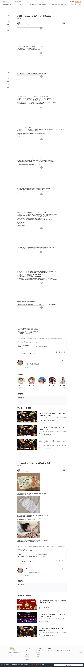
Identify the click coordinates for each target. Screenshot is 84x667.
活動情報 (45, 346)
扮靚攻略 (40, 346)
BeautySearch (52, 385)
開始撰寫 (78, 1)
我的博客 (38, 658)
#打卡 (55, 650)
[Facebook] (8, 87)
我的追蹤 (38, 656)
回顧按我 (53, 304)
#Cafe (61, 650)
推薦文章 (34, 4)
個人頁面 (38, 650)
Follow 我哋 (42, 348)
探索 (30, 4)
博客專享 (44, 4)
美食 (53, 4)
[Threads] (8, 94)
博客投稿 (27, 659)
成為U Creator (23, 4)
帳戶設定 (38, 652)
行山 (75, 4)
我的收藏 (38, 654)
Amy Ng (21, 385)
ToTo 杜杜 (62, 385)
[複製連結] (8, 97)
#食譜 (58, 650)
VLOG (49, 4)
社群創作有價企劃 (7, 4)
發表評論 (21, 397)
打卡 (24, 346)
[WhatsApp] (8, 91)
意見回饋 (27, 658)
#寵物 (49, 650)
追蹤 (64, 23)
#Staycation (66, 650)
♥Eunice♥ (32, 385)
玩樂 (62, 4)
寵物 (72, 4)
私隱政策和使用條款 (35, 664)
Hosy (22, 22)
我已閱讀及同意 (68, 665)
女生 (59, 4)
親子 (65, 4)
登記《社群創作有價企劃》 (31, 342)
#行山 (52, 650)
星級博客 (39, 4)
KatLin (42, 385)
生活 (68, 4)
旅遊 (56, 4)
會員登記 (72, 1)
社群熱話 (15, 4)
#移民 (70, 650)
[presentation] (17, 381)
